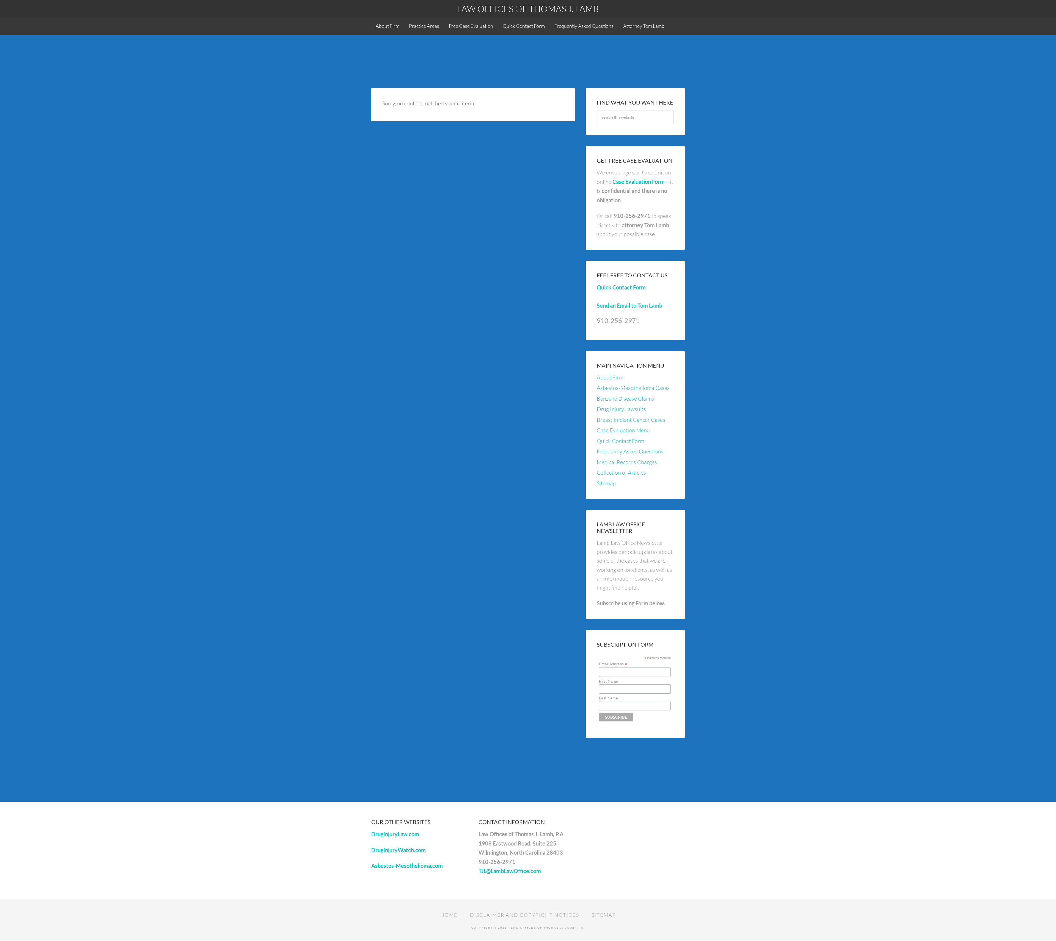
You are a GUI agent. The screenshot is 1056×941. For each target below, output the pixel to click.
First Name (608, 681)
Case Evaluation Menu (623, 430)
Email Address (613, 664)
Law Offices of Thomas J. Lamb (528, 8)
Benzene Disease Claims (625, 398)
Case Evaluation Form (638, 181)
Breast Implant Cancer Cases (631, 419)
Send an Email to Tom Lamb (629, 305)
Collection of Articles (621, 472)
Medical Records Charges (627, 462)
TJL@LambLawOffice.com (510, 871)
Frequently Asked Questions (630, 451)
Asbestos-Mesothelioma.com (407, 865)
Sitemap (606, 483)
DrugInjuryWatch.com (398, 850)
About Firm (610, 377)
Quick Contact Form (621, 287)
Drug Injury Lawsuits (621, 409)
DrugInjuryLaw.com (395, 834)
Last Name (608, 698)
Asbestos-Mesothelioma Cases (633, 387)
